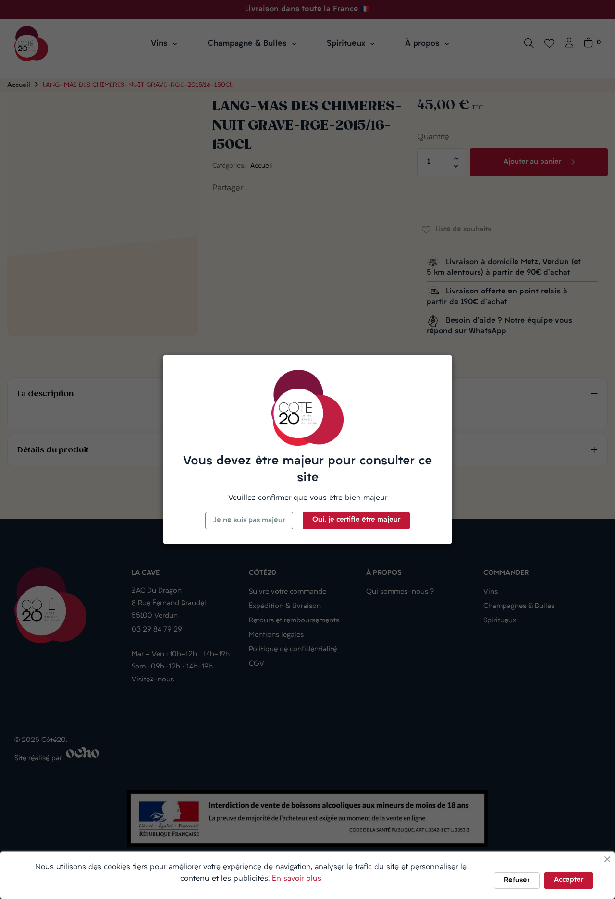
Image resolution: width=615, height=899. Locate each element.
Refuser (516, 880)
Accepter (568, 880)
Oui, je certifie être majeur (356, 519)
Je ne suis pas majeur (249, 520)
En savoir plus (296, 879)
